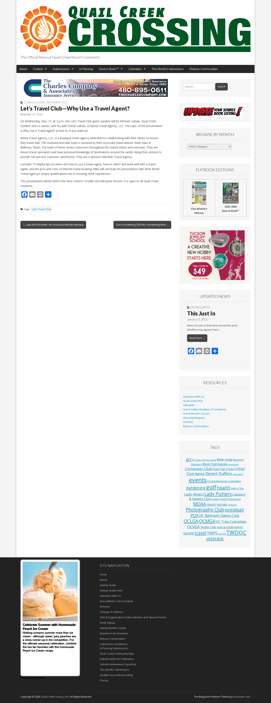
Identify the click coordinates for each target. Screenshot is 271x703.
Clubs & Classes (34, 102)
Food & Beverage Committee (224, 481)
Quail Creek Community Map (117, 653)
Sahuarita (188, 405)
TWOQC (236, 532)
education (238, 474)
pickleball (234, 510)
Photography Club (205, 509)
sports (238, 527)
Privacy (104, 680)
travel (200, 533)
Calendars (135, 69)
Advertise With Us (193, 396)
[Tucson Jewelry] (215, 255)
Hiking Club (237, 488)
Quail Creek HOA (193, 401)
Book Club (210, 464)
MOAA (199, 504)
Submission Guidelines (114, 644)
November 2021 (57, 102)
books (222, 464)
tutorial (222, 533)
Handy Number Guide (113, 628)
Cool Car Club (223, 468)
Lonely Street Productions (226, 499)
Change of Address (111, 612)
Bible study (225, 459)
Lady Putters (218, 494)
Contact (38, 69)
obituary (232, 504)
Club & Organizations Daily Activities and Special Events (133, 617)
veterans (215, 538)
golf (211, 487)
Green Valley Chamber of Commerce (204, 409)
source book (225, 527)
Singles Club (208, 527)
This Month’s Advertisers (168, 69)
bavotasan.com (241, 696)
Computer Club (198, 468)
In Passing (86, 69)
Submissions (61, 69)
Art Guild (211, 460)
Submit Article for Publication (117, 659)
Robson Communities (204, 69)
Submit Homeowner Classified (118, 664)
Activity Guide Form (111, 590)
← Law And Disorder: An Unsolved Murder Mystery (53, 224)
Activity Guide (108, 585)
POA (194, 515)
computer (233, 464)
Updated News (200, 307)
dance (200, 473)
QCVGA (193, 526)
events (198, 480)
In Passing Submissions (114, 648)
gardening (196, 487)
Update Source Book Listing (116, 675)
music (211, 504)
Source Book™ (109, 69)
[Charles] (95, 88)
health (223, 488)
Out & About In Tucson (196, 413)
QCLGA (191, 521)
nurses (222, 504)
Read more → (197, 338)
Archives (188, 422)
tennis (188, 533)
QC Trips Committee (231, 521)
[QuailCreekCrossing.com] (135, 26)
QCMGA (207, 521)
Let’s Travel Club (41, 209)
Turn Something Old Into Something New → (142, 224)
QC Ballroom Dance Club (219, 515)
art (188, 459)
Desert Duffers (218, 473)
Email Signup (107, 622)
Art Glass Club (199, 460)
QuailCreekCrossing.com (55, 696)
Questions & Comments (114, 633)
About (23, 69)
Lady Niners (194, 494)
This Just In (201, 313)
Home (103, 574)
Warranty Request (194, 417)
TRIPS (212, 533)
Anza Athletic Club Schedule (116, 601)
